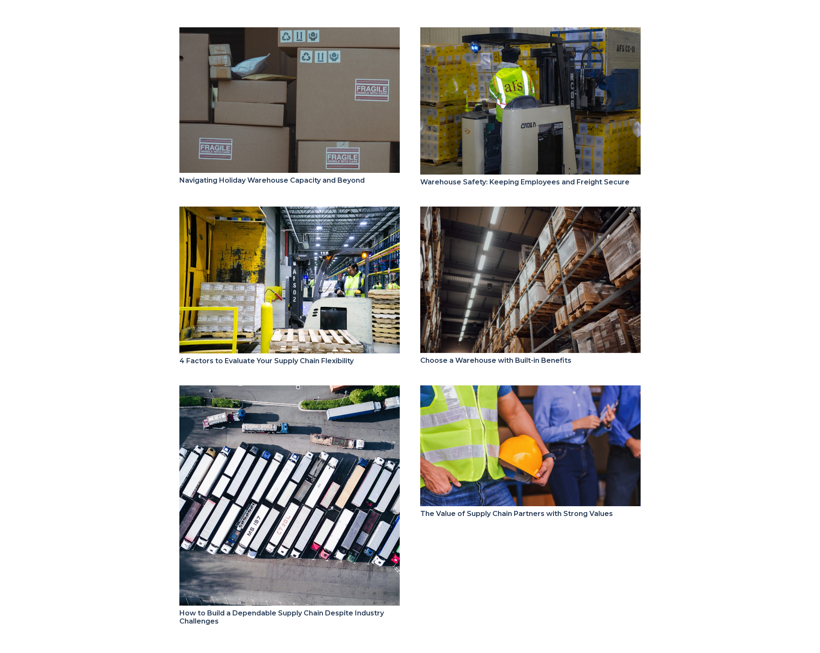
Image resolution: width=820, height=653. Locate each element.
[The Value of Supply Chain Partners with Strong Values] (530, 391)
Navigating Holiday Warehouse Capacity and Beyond (272, 180)
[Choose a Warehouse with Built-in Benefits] (530, 212)
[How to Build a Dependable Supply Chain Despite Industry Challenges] (289, 391)
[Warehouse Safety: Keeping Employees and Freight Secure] (530, 33)
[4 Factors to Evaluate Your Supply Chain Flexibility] (289, 212)
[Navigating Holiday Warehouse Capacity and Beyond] (289, 33)
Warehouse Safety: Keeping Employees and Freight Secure (525, 182)
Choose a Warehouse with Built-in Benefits (495, 360)
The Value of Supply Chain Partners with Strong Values (516, 514)
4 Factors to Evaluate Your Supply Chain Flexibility (266, 361)
